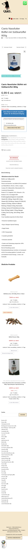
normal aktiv (4, 143)
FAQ (20, 531)
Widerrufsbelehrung (16, 527)
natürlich (23, 141)
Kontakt (23, 530)
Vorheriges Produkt (8, 47)
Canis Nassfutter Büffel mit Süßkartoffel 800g (16, 37)
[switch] (3, 547)
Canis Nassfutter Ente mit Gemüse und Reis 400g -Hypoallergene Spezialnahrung (14, 383)
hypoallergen (7, 141)
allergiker (13, 139)
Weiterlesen (14, 350)
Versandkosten (7, 100)
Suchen (3, 412)
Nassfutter (23, 137)
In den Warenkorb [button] (14, 307)
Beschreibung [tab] (14, 157)
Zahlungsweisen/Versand (12, 531)
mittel (14, 141)
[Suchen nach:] (25, 18)
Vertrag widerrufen (14, 537)
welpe (6, 145)
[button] (24, 51)
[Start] (2, 37)
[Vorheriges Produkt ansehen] (2, 47)
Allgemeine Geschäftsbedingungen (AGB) (11, 530)
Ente (4, 380)
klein (11, 141)
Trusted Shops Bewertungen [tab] (14, 168)
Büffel (8, 137)
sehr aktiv (16, 143)
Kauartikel (15, 291)
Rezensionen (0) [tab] (14, 164)
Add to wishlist (7, 150)
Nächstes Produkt (20, 47)
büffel (17, 139)
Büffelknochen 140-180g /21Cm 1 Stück (14, 293)
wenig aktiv (10, 145)
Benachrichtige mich (14, 127)
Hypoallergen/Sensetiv (15, 137)
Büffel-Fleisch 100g (14, 337)
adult (9, 139)
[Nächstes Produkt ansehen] (25, 47)
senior (20, 143)
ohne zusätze (11, 143)
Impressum (8, 527)
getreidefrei (21, 139)
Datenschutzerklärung (9, 125)
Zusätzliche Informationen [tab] (14, 161)
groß (2, 141)
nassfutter (18, 141)
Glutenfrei (8, 380)
